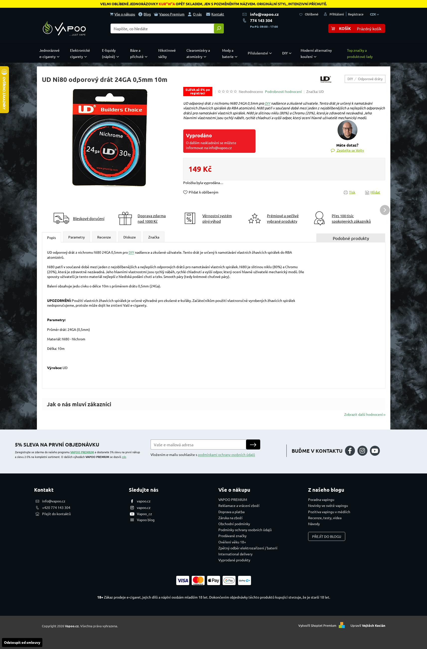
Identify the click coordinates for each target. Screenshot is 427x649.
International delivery (235, 554)
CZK (373, 14)
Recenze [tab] (104, 237)
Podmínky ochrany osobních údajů (245, 529)
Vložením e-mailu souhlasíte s (203, 454)
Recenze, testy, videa (325, 517)
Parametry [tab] (76, 237)
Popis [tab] (51, 237)
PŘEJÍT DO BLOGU (326, 536)
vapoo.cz (144, 501)
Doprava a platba (231, 511)
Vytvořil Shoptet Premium (317, 625)
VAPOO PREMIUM (82, 452)
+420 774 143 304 (56, 507)
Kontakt (217, 14)
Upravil (367, 625)
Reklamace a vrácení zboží (238, 505)
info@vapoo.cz (264, 14)
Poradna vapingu (321, 499)
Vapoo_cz (144, 513)
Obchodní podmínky (234, 523)
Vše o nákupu (124, 14)
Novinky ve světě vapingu (328, 505)
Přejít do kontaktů (56, 513)
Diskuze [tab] (129, 237)
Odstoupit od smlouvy (22, 642)
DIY (267, 103)
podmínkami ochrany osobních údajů (226, 454)
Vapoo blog (146, 519)
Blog (147, 14)
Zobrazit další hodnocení (363, 414)
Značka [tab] (153, 237)
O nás (197, 14)
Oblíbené (311, 14)
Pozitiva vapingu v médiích (329, 511)
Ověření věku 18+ (232, 542)
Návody (314, 523)
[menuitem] (50, 53)
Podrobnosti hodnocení (283, 91)
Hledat (219, 28)
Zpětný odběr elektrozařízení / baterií (247, 548)
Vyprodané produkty (234, 560)
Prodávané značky (232, 535)
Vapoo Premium (171, 14)
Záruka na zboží (230, 517)
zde (124, 457)
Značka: (315, 91)
